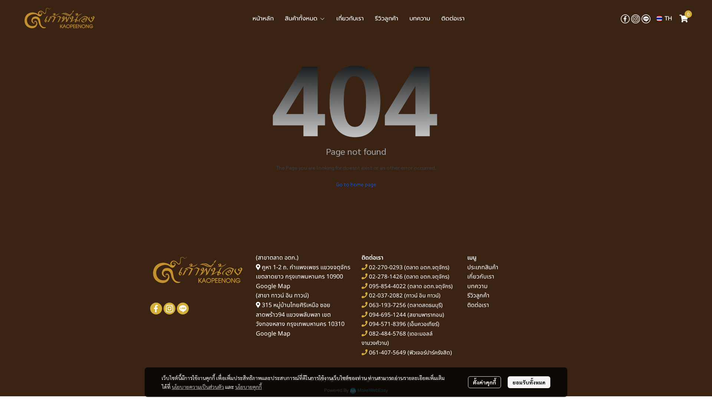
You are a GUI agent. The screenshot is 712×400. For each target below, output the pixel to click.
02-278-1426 (386, 277)
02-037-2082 (386, 295)
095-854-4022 (387, 286)
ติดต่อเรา (478, 305)
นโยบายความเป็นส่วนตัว (198, 386)
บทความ (477, 286)
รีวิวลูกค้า (478, 295)
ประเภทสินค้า (482, 267)
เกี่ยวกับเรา (480, 276)
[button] (664, 18)
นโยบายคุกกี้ (248, 386)
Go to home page (356, 184)
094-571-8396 (387, 324)
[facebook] (625, 18)
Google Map (273, 286)
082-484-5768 (387, 334)
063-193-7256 (387, 305)
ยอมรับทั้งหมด (528, 382)
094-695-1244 (387, 315)
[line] (646, 18)
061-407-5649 (387, 353)
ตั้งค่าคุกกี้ (484, 382)
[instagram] (635, 18)
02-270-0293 (385, 267)
